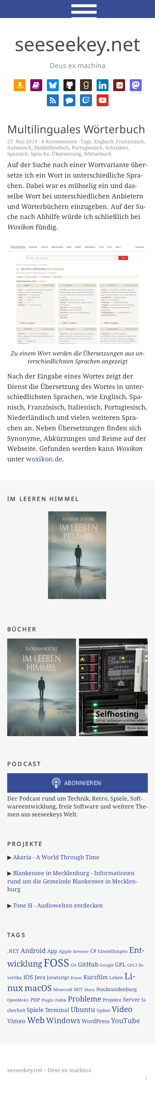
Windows (63, 1020)
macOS (38, 988)
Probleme (84, 999)
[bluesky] (53, 84)
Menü (77, 9)
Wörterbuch (98, 153)
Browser (81, 951)
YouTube (125, 1020)
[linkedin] (102, 84)
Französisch (130, 141)
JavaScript (58, 977)
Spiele (35, 1009)
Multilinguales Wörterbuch (76, 129)
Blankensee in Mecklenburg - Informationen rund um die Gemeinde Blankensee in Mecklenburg (72, 881)
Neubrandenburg (116, 989)
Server (131, 999)
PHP (35, 999)
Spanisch (17, 153)
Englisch (104, 141)
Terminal (57, 1010)
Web (36, 1020)
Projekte (112, 999)
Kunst (76, 977)
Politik (60, 1000)
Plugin (47, 1000)
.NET (13, 951)
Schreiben (116, 147)
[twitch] (86, 99)
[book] (36, 84)
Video (122, 1009)
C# (93, 950)
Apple (65, 951)
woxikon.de (44, 458)
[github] (69, 84)
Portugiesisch (87, 147)
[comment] (69, 99)
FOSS (56, 962)
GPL (120, 964)
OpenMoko (18, 1000)
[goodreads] (86, 84)
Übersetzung (66, 153)
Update (103, 1010)
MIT (78, 989)
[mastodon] (136, 84)
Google (107, 965)
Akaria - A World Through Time (56, 857)
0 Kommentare (59, 141)
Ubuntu (83, 1009)
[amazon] (20, 84)
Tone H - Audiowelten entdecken (58, 905)
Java (40, 977)
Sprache (40, 153)
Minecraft (62, 989)
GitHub (88, 964)
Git (73, 965)
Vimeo (16, 1021)
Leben (116, 977)
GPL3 (132, 965)
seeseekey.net (77, 44)
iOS (28, 977)
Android (33, 950)
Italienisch (19, 147)
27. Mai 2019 (22, 141)
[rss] (53, 99)
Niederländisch (51, 147)
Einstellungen (113, 951)
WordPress (95, 1021)
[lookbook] (119, 84)
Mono (89, 989)
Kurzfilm (95, 977)
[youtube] (102, 99)
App (52, 950)
